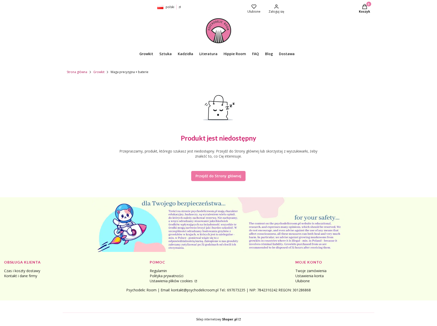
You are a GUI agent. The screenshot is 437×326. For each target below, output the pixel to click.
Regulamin (158, 270)
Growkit (98, 72)
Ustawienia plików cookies (172, 280)
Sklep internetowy (216, 319)
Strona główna (77, 72)
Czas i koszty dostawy (22, 270)
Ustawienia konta (309, 275)
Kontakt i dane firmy (20, 275)
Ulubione (302, 280)
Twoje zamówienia (310, 270)
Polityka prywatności (166, 275)
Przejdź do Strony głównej (218, 175)
